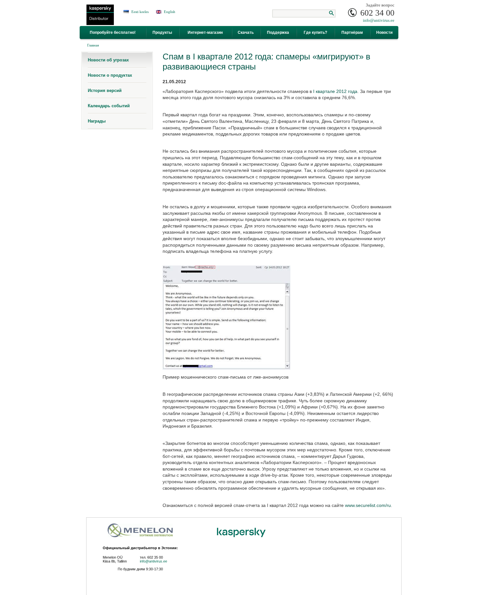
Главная (93, 45)
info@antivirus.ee (378, 20)
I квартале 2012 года (335, 91)
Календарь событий (109, 105)
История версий (105, 90)
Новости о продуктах (110, 75)
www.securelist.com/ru (368, 505)
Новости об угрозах (108, 60)
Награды (97, 121)
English (169, 12)
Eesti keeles (140, 12)
